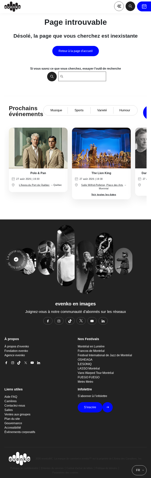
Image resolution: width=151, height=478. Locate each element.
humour (124, 110)
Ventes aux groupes (17, 414)
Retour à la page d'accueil (76, 51)
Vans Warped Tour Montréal (96, 372)
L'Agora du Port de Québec (34, 185)
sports (79, 110)
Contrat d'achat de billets (79, 468)
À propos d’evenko (16, 346)
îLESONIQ (85, 364)
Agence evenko (14, 355)
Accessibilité (12, 427)
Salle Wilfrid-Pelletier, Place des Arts (102, 185)
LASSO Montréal (89, 368)
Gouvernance (13, 423)
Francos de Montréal (91, 350)
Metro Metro (85, 381)
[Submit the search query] (51, 76)
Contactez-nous (14, 405)
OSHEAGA (85, 359)
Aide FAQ (10, 396)
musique (56, 110)
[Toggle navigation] (119, 6)
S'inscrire (90, 407)
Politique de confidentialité (24, 468)
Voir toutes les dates (103, 194)
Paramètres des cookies (65, 472)
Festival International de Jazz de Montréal (105, 355)
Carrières (10, 401)
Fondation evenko (16, 350)
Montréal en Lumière (91, 346)
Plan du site (12, 418)
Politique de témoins (106, 468)
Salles (8, 410)
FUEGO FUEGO (88, 377)
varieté (102, 110)
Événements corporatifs (19, 432)
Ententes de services (52, 468)
